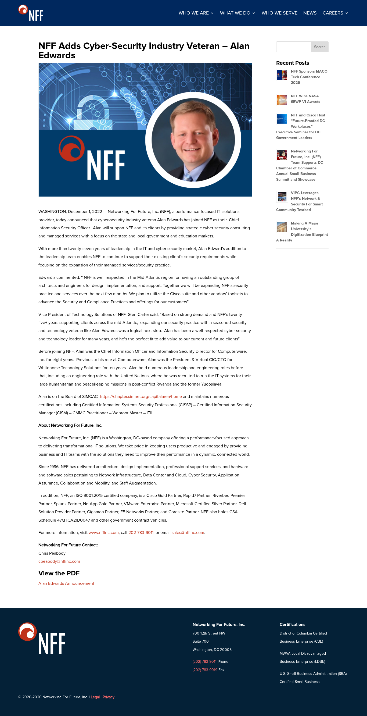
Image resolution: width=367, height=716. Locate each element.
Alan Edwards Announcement (66, 583)
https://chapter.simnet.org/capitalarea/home (141, 396)
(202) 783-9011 (205, 661)
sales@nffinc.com (188, 532)
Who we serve (279, 13)
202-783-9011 (140, 532)
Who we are (194, 13)
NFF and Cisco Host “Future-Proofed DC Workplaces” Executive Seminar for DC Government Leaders (300, 126)
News (310, 13)
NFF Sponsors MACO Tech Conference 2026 (309, 77)
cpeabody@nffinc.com (59, 561)
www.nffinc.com (104, 532)
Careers (333, 13)
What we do (235, 13)
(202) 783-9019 (205, 670)
